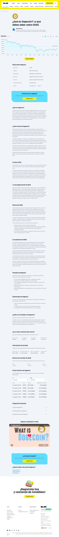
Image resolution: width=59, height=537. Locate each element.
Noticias (35, 3)
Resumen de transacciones (45, 523)
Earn (31, 3)
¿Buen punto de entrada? (39, 6)
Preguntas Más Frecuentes (23, 511)
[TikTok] (14, 530)
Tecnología (11, 6)
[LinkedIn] (18, 530)
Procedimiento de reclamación (46, 525)
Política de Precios (44, 519)
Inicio (2, 11)
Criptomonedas (25, 3)
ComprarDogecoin (15, 471)
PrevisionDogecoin (16, 470)
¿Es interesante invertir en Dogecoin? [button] (20, 414)
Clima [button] (39, 85)
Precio (18, 3)
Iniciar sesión (41, 3)
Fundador (31, 6)
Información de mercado (49, 6)
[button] (12, 507)
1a (53, 36)
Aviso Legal (43, 513)
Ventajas (21, 6)
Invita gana (9, 516)
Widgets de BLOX (10, 517)
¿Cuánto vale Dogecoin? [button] (17, 407)
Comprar (13, 3)
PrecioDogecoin (15, 473)
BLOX (8, 507)
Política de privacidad (44, 517)
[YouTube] (9, 530)
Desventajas (27, 6)
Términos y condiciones (45, 516)
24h (45, 36)
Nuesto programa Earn (11, 514)
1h (42, 36)
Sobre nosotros (9, 511)
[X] (11, 530)
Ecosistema (17, 6)
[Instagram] (7, 530)
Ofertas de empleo (10, 513)
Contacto (20, 507)
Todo (56, 36)
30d (50, 36)
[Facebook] (16, 530)
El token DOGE (5, 6)
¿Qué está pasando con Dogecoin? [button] (19, 410)
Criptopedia (31, 513)
